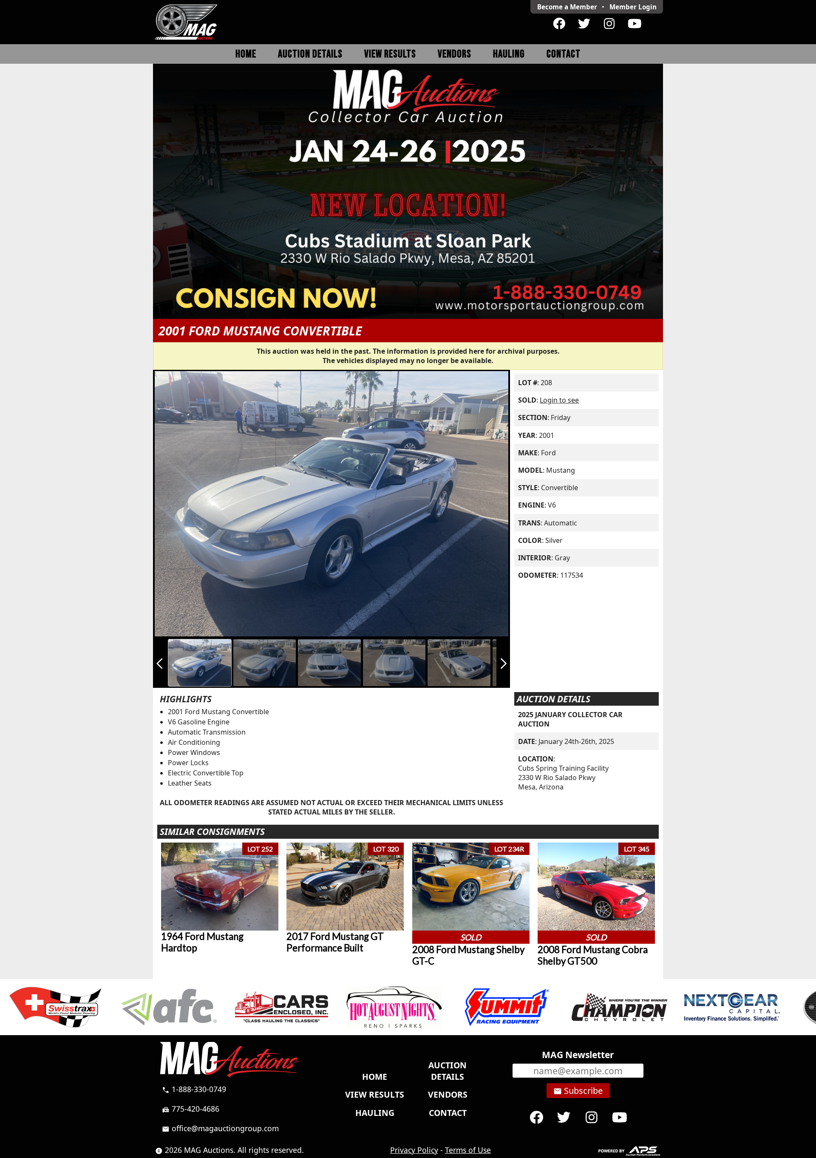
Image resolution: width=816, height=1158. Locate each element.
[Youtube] (634, 24)
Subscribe (578, 1091)
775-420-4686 (190, 1109)
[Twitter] (584, 24)
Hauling (509, 54)
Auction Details (310, 54)
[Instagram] (609, 24)
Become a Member (567, 7)
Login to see (559, 400)
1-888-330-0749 (194, 1089)
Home (245, 54)
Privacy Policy (414, 1150)
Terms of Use (468, 1150)
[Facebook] (559, 24)
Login (633, 7)
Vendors (454, 54)
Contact (564, 54)
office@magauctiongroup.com (220, 1128)
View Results (390, 54)
